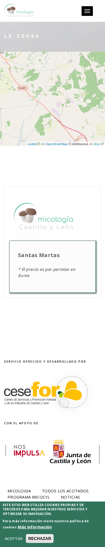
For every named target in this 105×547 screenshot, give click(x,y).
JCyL (96, 144)
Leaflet (32, 144)
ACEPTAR (14, 538)
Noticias (70, 497)
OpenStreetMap (57, 144)
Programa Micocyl (29, 497)
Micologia (19, 490)
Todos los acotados (65, 490)
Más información (35, 527)
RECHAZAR (39, 538)
